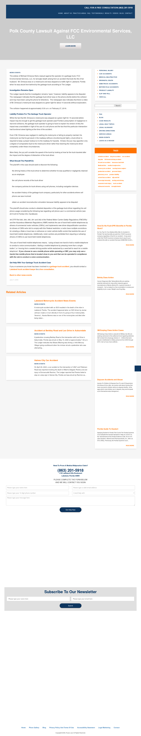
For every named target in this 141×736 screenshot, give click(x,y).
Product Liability (106, 90)
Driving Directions (107, 131)
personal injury (116, 171)
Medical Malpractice (108, 77)
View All (102, 97)
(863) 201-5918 (108, 7)
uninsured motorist (104, 186)
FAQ (88, 13)
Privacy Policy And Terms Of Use (61, 727)
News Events (104, 137)
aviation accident (103, 156)
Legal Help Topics (106, 124)
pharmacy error (103, 174)
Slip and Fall (104, 94)
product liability (114, 174)
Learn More (70, 46)
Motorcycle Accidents (109, 87)
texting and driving (118, 180)
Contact (128, 13)
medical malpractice (114, 165)
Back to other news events (21, 275)
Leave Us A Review (106, 141)
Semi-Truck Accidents (108, 84)
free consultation (47, 269)
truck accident (117, 183)
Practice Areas (79, 13)
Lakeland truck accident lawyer (23, 269)
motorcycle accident (104, 168)
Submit (70, 606)
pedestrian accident (104, 171)
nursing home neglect (119, 168)
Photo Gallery (34, 727)
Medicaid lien (102, 165)
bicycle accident (115, 156)
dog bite (100, 159)
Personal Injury (106, 70)
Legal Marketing (104, 727)
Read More (130, 245)
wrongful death (116, 186)
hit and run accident (104, 162)
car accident (126, 156)
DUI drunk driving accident (113, 159)
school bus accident (104, 177)
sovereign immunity (104, 180)
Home (60, 13)
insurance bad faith (118, 162)
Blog (122, 13)
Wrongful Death (106, 80)
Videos (115, 13)
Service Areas (105, 134)
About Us (68, 13)
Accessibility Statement (86, 727)
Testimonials (97, 13)
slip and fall (115, 177)
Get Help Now (70, 510)
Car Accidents (105, 74)
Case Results (105, 121)
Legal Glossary (106, 127)
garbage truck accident (59, 266)
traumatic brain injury (104, 183)
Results (108, 13)
